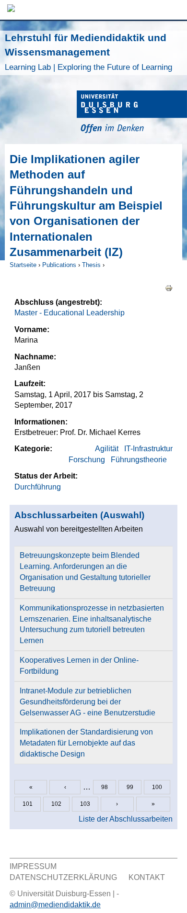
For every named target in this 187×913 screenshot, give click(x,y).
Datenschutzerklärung (63, 877)
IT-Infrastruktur (148, 449)
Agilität (106, 449)
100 (157, 787)
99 (130, 787)
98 (104, 787)
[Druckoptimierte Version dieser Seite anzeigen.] (169, 288)
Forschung (87, 460)
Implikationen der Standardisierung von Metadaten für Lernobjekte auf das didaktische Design (86, 743)
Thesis (91, 264)
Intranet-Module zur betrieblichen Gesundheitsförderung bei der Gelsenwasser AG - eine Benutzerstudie (87, 702)
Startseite (23, 264)
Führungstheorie (139, 460)
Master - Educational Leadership (69, 313)
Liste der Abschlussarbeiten (126, 819)
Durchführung (37, 487)
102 (56, 804)
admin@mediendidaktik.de (55, 905)
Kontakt (147, 877)
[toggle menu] (175, 9)
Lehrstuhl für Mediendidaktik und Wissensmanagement (88, 52)
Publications (59, 264)
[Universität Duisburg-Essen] (132, 113)
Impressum (33, 866)
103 (85, 804)
